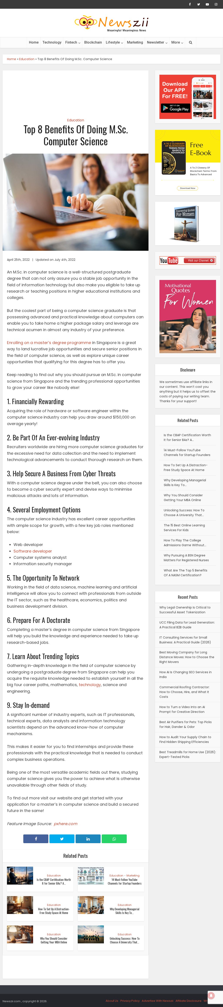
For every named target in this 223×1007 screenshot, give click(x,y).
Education (26, 59)
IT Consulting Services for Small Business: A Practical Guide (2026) (185, 639)
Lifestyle (113, 42)
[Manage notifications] (211, 995)
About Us (112, 1001)
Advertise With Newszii (157, 1001)
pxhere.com (65, 823)
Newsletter (155, 42)
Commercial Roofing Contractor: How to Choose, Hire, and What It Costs (184, 692)
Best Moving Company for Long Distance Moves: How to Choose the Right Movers (186, 657)
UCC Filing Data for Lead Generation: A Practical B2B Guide (187, 624)
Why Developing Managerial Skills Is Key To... (124, 911)
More (175, 42)
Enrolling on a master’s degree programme (49, 342)
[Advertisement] (76, 90)
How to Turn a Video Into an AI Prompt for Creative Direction (182, 709)
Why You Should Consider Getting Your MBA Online (54, 940)
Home (34, 42)
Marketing (135, 42)
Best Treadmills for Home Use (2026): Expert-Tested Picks (187, 754)
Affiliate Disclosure (188, 1001)
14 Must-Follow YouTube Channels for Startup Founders (125, 881)
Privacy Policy (130, 1001)
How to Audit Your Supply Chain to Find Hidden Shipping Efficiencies (185, 739)
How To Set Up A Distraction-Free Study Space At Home (53, 911)
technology (90, 684)
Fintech (71, 42)
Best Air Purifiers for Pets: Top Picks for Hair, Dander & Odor (185, 724)
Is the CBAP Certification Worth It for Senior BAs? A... (54, 881)
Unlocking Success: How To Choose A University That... (125, 940)
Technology (51, 42)
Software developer (33, 551)
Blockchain (93, 42)
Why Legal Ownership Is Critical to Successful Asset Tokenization (185, 609)
